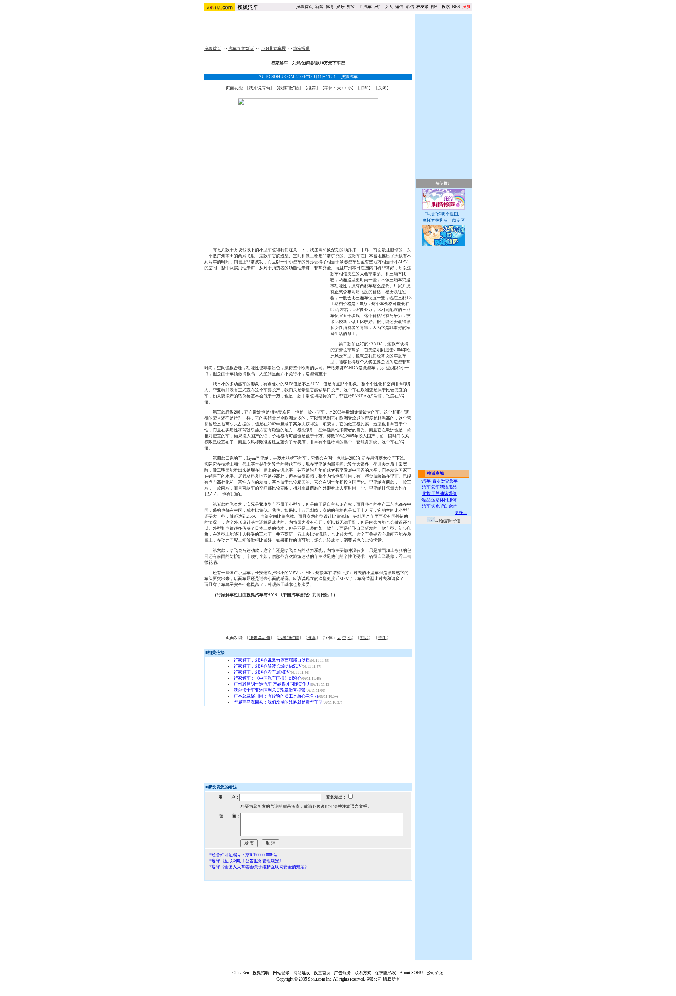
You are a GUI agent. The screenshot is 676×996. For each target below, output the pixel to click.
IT (359, 6)
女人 (388, 6)
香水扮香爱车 (444, 480)
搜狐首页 (304, 6)
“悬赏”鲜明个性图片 (443, 214)
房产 (378, 6)
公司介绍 (435, 972)
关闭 (382, 88)
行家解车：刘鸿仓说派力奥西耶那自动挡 (272, 660)
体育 (330, 6)
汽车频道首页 (241, 48)
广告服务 (342, 972)
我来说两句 (259, 88)
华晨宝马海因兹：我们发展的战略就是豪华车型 (278, 702)
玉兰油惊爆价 (444, 493)
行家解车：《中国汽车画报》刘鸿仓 (267, 678)
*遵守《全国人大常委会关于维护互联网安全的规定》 (259, 866)
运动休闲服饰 (444, 499)
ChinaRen (240, 972)
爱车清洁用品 (444, 487)
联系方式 (363, 972)
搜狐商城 (435, 473)
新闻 (319, 6)
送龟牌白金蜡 (444, 506)
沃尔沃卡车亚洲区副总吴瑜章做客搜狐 (270, 690)
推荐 (311, 88)
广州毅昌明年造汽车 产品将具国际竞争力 (272, 684)
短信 (399, 6)
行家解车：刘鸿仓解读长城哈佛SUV (268, 666)
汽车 (367, 6)
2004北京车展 (273, 48)
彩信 (410, 6)
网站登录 (281, 972)
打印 (364, 88)
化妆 (426, 493)
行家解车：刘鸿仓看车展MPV (262, 672)
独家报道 (301, 48)
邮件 (435, 6)
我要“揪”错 (288, 88)
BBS (456, 6)
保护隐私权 (385, 972)
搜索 (446, 6)
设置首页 (322, 972)
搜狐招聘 (260, 972)
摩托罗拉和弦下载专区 (444, 220)
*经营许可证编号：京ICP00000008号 (243, 854)
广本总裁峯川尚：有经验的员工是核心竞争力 (276, 696)
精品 (426, 499)
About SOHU (411, 972)
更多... (461, 512)
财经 (351, 6)
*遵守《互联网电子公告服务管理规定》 (246, 860)
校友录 (422, 6)
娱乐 (340, 6)
